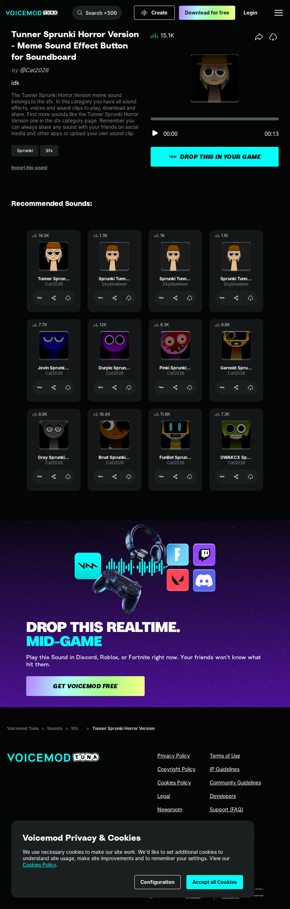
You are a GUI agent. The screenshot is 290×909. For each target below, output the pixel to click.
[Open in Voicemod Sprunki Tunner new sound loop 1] (100, 298)
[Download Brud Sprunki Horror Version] (129, 477)
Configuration (157, 882)
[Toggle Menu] (278, 12)
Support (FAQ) (226, 809)
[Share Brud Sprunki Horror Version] (115, 477)
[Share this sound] (259, 36)
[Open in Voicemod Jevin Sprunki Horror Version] (40, 387)
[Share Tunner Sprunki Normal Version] (54, 298)
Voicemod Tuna (23, 728)
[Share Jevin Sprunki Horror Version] (54, 387)
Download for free (207, 13)
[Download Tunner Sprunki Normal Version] (68, 298)
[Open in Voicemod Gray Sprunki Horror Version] (40, 477)
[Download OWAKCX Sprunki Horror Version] (250, 477)
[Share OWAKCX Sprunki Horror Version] (236, 477)
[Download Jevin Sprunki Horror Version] (68, 387)
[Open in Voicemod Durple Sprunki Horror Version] (100, 387)
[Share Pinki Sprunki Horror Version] (175, 387)
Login (250, 13)
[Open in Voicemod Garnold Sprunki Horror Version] (222, 387)
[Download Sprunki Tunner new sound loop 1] (129, 298)
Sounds (55, 728)
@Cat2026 (34, 70)
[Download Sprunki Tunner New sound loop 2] (189, 298)
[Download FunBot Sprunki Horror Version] (189, 477)
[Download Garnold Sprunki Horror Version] (250, 387)
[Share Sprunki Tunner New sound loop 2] (175, 298)
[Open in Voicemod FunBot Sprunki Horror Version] (161, 477)
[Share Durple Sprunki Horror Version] (115, 387)
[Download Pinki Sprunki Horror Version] (189, 387)
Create (159, 13)
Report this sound (29, 167)
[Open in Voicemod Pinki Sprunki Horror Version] (161, 387)
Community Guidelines (235, 782)
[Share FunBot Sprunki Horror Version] (175, 477)
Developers (223, 796)
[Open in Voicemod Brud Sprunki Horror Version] (100, 477)
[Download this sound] (273, 36)
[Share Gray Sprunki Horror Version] (54, 477)
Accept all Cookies (214, 882)
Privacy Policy (173, 756)
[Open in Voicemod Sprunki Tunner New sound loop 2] (161, 298)
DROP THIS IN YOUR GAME (220, 156)
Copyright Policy (176, 769)
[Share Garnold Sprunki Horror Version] (236, 387)
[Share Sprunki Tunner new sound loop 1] (115, 298)
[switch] (155, 133)
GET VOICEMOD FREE (85, 686)
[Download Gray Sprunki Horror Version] (68, 477)
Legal (163, 796)
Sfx (74, 728)
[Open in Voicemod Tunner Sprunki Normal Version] (40, 298)
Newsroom (169, 809)
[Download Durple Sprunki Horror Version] (129, 387)
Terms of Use (225, 756)
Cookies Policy (39, 865)
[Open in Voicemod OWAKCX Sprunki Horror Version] (222, 477)
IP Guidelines (224, 769)
